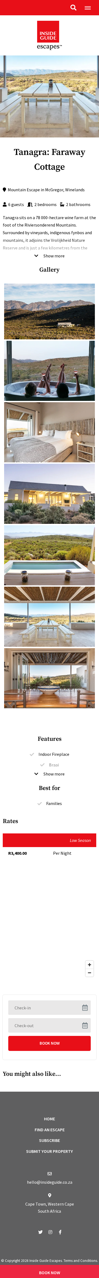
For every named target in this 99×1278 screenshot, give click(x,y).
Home (49, 1118)
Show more (54, 255)
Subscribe (49, 1140)
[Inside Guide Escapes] (49, 35)
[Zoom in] (90, 965)
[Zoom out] (90, 973)
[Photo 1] (49, 371)
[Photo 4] (49, 555)
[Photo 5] (49, 617)
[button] (73, 7)
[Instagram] (50, 1232)
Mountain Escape (24, 189)
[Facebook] (60, 1232)
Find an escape (50, 1129)
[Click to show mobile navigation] (90, 7)
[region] (49, 924)
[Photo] (49, 311)
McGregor (54, 189)
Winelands (75, 189)
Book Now (49, 1272)
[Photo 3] (49, 494)
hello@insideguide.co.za (49, 1182)
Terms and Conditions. (81, 1260)
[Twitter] (40, 1232)
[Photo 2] (49, 432)
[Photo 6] (49, 678)
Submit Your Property (49, 1151)
